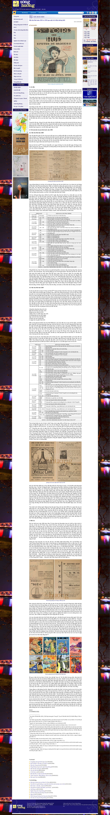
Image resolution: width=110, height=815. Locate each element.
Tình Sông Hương (18, 103)
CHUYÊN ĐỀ (17, 90)
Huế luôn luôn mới (18, 19)
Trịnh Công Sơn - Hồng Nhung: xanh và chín (41, 775)
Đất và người (17, 68)
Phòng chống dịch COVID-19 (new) (21, 26)
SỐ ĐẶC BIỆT (17, 87)
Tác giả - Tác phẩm (18, 106)
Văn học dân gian (18, 65)
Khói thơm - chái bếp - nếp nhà (38, 785)
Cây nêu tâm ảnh (34, 770)
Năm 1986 (87, 37)
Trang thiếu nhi (17, 82)
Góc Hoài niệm (20, 84)
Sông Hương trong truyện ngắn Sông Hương (41, 767)
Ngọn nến (33, 794)
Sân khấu (16, 57)
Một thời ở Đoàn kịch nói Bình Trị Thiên (40, 782)
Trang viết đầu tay (18, 79)
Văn (15, 35)
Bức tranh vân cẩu (35, 777)
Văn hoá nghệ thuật (18, 46)
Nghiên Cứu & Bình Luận (20, 40)
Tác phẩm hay (17, 95)
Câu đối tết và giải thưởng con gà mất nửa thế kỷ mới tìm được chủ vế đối (48, 784)
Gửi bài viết (33, 12)
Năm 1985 (87, 35)
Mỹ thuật (16, 60)
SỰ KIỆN (16, 22)
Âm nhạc (16, 54)
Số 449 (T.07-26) (86, 29)
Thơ (15, 38)
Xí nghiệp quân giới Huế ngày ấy (38, 761)
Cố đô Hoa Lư (34, 772)
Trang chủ (16, 16)
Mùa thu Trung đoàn (35, 765)
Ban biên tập (25, 12)
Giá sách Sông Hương (19, 93)
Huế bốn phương (18, 71)
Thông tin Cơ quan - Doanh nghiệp (20, 100)
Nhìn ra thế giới (17, 73)
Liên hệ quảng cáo (43, 12)
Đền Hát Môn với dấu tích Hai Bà (38, 773)
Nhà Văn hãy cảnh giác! (36, 768)
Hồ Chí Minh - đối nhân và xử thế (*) (39, 763)
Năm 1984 (87, 33)
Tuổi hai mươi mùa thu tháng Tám (38, 792)
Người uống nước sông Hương (38, 791)
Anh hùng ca (33, 789)
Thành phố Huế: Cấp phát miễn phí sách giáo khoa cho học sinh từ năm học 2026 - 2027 (92, 82)
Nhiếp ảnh (16, 62)
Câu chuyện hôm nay (19, 43)
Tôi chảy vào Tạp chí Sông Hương (38, 797)
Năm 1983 (87, 32)
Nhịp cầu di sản (17, 76)
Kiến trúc (16, 51)
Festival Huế (17, 49)
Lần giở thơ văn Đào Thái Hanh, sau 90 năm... (41, 787)
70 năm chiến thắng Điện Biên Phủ (21, 31)
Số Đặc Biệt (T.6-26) (93, 29)
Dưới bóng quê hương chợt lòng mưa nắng (40, 796)
